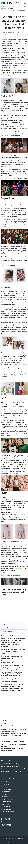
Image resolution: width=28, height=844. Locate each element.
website (11, 178)
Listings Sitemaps (6, 809)
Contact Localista (7, 822)
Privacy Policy (8, 842)
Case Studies (4, 794)
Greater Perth (6, 628)
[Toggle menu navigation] (25, 2)
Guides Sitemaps (5, 807)
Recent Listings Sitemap (7, 812)
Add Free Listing (5, 782)
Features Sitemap (6, 802)
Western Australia (7, 631)
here (16, 380)
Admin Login (4, 787)
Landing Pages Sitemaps (8, 804)
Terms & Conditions (18, 842)
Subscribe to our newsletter (8, 828)
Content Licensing (6, 784)
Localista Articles (5, 792)
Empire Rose (7, 264)
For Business (4, 797)
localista (8, 3)
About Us (6, 760)
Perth (4, 625)
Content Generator (6, 789)
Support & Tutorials (6, 799)
